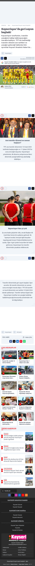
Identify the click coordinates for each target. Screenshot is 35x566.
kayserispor (8, 53)
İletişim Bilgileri (22, 555)
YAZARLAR (7, 491)
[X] (12, 495)
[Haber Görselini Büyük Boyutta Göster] (17, 75)
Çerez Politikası (22, 550)
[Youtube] (23, 495)
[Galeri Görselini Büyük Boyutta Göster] (17, 128)
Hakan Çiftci (9, 87)
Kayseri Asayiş (17, 515)
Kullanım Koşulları (7, 555)
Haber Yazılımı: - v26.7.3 (17, 564)
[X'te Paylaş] (5, 58)
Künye (4, 550)
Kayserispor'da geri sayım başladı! (21, 25)
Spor (9, 25)
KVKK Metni (21, 552)
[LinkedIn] (19, 495)
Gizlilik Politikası (22, 547)
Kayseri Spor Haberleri (17, 525)
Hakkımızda (6, 547)
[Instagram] (16, 495)
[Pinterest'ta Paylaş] (21, 341)
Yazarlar (17, 528)
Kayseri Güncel (17, 504)
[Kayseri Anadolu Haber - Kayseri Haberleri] (17, 538)
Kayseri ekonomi (18, 517)
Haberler (3, 25)
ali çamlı (19, 332)
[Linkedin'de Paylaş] (17, 341)
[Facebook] (9, 495)
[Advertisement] (17, 11)
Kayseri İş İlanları (17, 530)
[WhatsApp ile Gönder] (24, 341)
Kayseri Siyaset (17, 507)
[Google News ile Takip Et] (30, 87)
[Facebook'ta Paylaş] (2, 58)
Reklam (5, 552)
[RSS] (26, 495)
